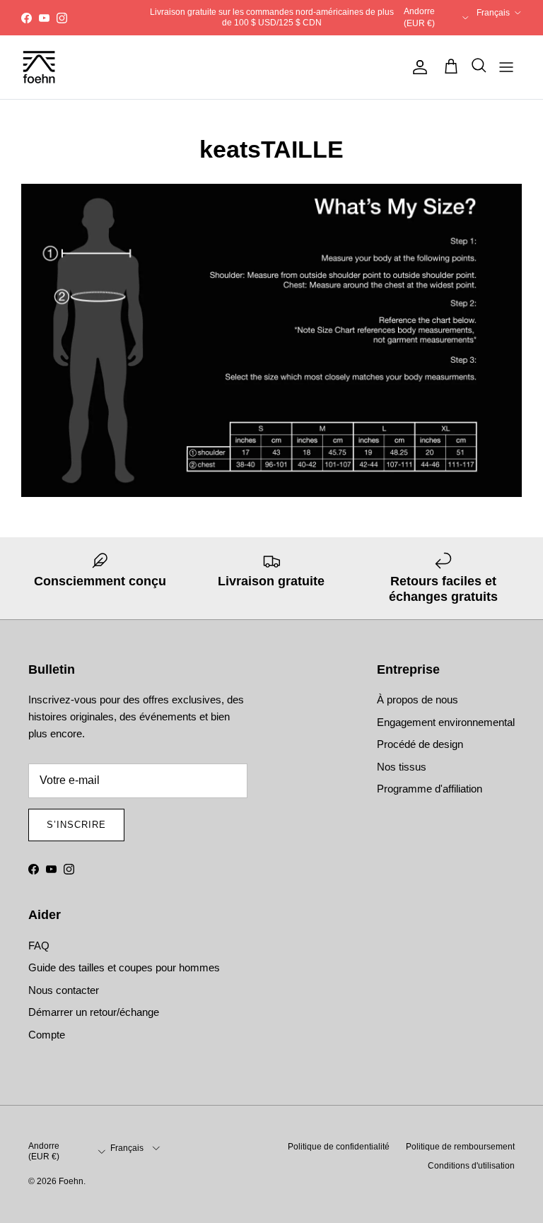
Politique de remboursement (460, 1147)
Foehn (71, 1181)
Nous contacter (63, 990)
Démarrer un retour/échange (93, 1012)
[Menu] (506, 67)
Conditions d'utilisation (471, 1166)
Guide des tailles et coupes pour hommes (124, 967)
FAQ (38, 946)
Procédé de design (420, 744)
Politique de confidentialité (339, 1147)
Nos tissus (401, 767)
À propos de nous (417, 700)
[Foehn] (39, 67)
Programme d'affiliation (429, 789)
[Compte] (417, 67)
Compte (46, 1035)
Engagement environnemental (446, 722)
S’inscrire (76, 824)
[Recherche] (475, 67)
